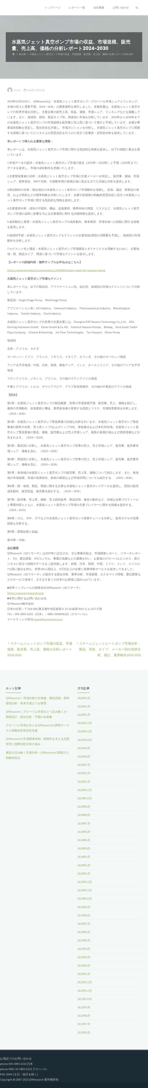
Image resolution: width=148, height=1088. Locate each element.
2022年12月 (84, 982)
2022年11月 (84, 990)
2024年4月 (83, 848)
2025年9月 (83, 748)
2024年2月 (83, 865)
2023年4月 (83, 949)
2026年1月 (83, 714)
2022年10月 (84, 999)
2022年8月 (83, 1015)
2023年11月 (84, 890)
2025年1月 (83, 781)
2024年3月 (83, 857)
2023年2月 (83, 965)
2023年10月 (84, 898)
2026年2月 (83, 706)
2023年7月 (83, 923)
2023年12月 (84, 882)
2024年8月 (83, 815)
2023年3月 (83, 957)
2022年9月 (83, 1007)
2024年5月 (83, 840)
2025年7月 (83, 765)
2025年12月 (84, 723)
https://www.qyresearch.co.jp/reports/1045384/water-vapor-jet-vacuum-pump (56, 270)
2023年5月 (83, 940)
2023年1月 (83, 974)
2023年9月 (83, 907)
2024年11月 (84, 790)
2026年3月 (83, 698)
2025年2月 (83, 773)
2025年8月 (83, 756)
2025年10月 (84, 740)
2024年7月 (83, 823)
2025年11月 (84, 731)
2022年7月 (83, 1024)
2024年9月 (83, 806)
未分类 (22, 54)
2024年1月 (83, 873)
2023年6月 (83, 932)
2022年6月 (83, 1032)
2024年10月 (84, 798)
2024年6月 (83, 832)
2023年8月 (83, 915)
